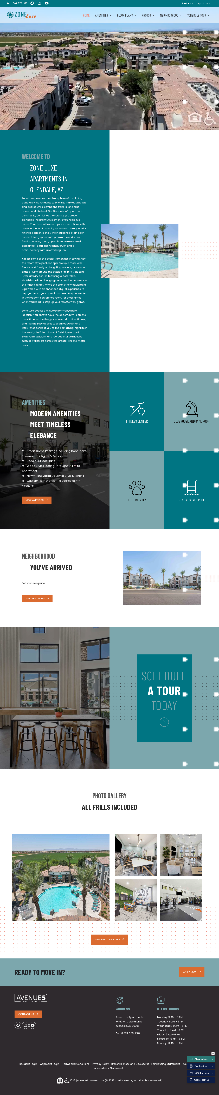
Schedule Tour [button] (197, 15)
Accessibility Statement (108, 1068)
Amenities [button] (102, 15)
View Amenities (35, 500)
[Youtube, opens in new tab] (46, 3)
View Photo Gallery (108, 939)
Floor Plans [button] (125, 15)
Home (86, 15)
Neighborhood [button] (169, 15)
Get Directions (35, 598)
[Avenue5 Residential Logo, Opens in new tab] (31, 998)
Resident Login (28, 1064)
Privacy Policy (101, 1064)
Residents (188, 3)
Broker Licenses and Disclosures (130, 1064)
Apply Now (193, 972)
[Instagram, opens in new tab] (39, 3)
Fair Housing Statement (165, 1064)
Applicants (205, 3)
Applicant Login (49, 1064)
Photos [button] (147, 15)
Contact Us (26, 1014)
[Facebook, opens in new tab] (32, 3)
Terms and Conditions (75, 1064)
